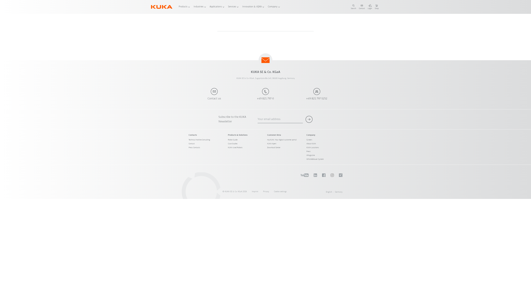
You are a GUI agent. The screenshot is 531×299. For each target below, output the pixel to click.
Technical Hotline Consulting (199, 140)
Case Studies (233, 144)
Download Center (273, 148)
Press (308, 151)
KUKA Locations (312, 148)
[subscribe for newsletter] (309, 119)
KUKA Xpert (271, 144)
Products (183, 7)
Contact (192, 144)
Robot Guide (232, 140)
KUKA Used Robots (235, 148)
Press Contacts (194, 148)
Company (272, 7)
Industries (198, 7)
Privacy (266, 192)
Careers (309, 140)
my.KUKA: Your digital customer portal (282, 140)
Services (232, 7)
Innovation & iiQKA (252, 7)
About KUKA (311, 144)
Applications (216, 7)
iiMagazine (310, 155)
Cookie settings (280, 192)
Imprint (255, 192)
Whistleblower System (315, 159)
